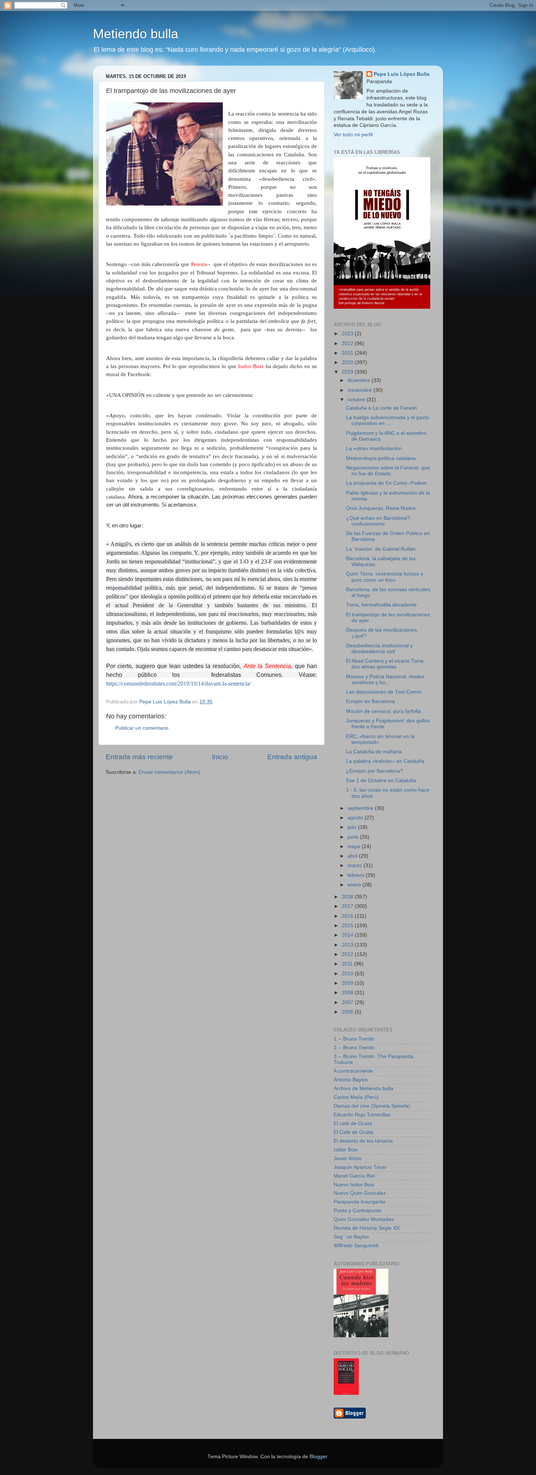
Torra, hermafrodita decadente (381, 605)
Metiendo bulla (135, 33)
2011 (348, 964)
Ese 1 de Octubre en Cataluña (381, 780)
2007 (348, 1002)
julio (352, 827)
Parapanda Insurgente (359, 1202)
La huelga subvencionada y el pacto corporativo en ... (387, 420)
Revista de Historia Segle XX (367, 1228)
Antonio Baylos (351, 1079)
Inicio (220, 757)
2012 (348, 954)
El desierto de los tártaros (363, 1141)
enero (354, 884)
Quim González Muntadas (364, 1219)
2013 (348, 945)
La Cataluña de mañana (374, 751)
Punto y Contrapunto (357, 1210)
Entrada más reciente (139, 757)
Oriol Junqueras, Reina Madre (381, 508)
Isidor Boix (346, 1149)
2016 (348, 916)
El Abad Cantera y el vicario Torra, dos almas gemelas (385, 664)
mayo (354, 846)
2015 (348, 925)
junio (353, 837)
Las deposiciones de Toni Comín (384, 692)
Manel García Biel (354, 1176)
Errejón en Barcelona (370, 701)
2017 (348, 906)
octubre (356, 399)
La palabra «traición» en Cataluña (385, 761)
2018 (348, 897)
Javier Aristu (348, 1158)
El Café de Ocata (353, 1132)
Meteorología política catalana (381, 458)
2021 (348, 353)
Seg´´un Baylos (351, 1237)
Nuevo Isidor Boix (354, 1184)
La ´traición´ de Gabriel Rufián (381, 549)
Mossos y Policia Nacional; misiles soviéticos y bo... (385, 679)
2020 (348, 362)
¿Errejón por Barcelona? (374, 771)
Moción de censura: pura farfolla (383, 711)
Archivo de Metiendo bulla (363, 1088)
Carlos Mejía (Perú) (356, 1097)
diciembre (359, 380)
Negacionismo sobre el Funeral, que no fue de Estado (388, 470)
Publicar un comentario (141, 728)
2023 (348, 333)
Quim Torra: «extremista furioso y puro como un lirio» (384, 576)
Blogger (318, 1456)
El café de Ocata (353, 1123)
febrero (356, 875)
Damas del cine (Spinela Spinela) (372, 1106)
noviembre (360, 390)
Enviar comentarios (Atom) (169, 772)
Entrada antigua (292, 757)
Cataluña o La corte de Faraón (381, 408)
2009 (348, 983)
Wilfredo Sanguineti (356, 1245)
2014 (348, 935)
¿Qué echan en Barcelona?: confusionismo (378, 521)
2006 (348, 1012)
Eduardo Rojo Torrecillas (362, 1114)
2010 (348, 973)
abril (353, 856)
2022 (348, 343)
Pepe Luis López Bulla (402, 74)
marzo (355, 865)
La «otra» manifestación (374, 448)
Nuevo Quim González (360, 1193)
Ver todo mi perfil (353, 134)
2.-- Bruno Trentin (354, 1047)
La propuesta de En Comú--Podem (386, 483)
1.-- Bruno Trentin (354, 1039)
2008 (348, 992)
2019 (348, 372)
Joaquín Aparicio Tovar (360, 1167)
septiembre (361, 808)
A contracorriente (353, 1071)
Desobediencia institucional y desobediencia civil (379, 648)
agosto (356, 817)
